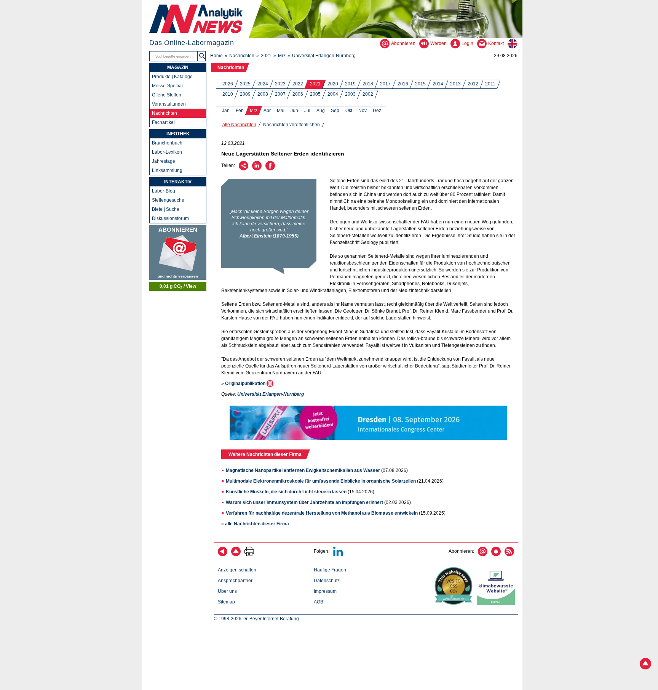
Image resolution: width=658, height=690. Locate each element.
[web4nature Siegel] (455, 603)
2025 (245, 84)
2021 (266, 55)
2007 (280, 94)
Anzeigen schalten (237, 570)
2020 (332, 84)
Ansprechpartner (235, 580)
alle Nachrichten (239, 124)
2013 (455, 84)
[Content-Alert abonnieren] (496, 554)
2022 (297, 84)
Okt (348, 110)
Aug (320, 110)
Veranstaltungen (169, 104)
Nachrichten (241, 55)
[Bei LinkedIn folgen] (338, 554)
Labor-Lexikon (167, 152)
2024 (262, 84)
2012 (473, 84)
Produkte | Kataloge (172, 76)
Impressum (325, 591)
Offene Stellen (166, 95)
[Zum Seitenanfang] (236, 554)
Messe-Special (167, 85)
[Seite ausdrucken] (249, 554)
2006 (297, 94)
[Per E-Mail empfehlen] (243, 169)
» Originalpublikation (244, 383)
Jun (294, 110)
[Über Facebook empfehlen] (270, 169)
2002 (368, 94)
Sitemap (226, 602)
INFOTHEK (178, 133)
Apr (267, 110)
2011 (490, 84)
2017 (385, 84)
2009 (245, 94)
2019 (350, 84)
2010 (227, 94)
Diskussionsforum (170, 218)
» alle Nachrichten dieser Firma (255, 523)
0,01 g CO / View (178, 287)
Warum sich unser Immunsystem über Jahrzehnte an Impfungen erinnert (304, 502)
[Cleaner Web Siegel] (497, 603)
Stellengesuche (168, 200)
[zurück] (222, 554)
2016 (403, 84)
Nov (362, 110)
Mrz (282, 55)
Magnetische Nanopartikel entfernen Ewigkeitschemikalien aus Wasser (303, 470)
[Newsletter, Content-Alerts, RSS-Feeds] (177, 252)
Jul (307, 110)
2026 (227, 84)
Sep (335, 110)
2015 (420, 84)
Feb (240, 110)
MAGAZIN (177, 67)
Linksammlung (167, 170)
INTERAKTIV (178, 182)
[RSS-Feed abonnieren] (509, 554)
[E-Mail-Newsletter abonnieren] (482, 554)
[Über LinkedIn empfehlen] (257, 169)
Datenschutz (327, 580)
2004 (332, 94)
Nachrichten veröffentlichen (291, 124)
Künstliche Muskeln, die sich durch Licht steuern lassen (286, 491)
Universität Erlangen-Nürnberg (324, 55)
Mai (280, 110)
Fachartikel (163, 122)
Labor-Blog (163, 191)
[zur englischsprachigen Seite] (515, 43)
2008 (262, 94)
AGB (318, 602)
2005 (315, 94)
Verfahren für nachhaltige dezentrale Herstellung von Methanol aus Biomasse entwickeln (322, 513)
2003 (350, 94)
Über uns (227, 591)
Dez (377, 110)
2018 (368, 84)
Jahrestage (163, 161)
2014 (438, 84)
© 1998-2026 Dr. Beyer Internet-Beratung (256, 618)
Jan (226, 110)
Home (216, 55)
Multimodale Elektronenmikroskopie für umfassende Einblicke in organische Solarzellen (321, 481)
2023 (280, 84)
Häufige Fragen (330, 570)
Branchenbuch (167, 143)
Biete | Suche (165, 209)
